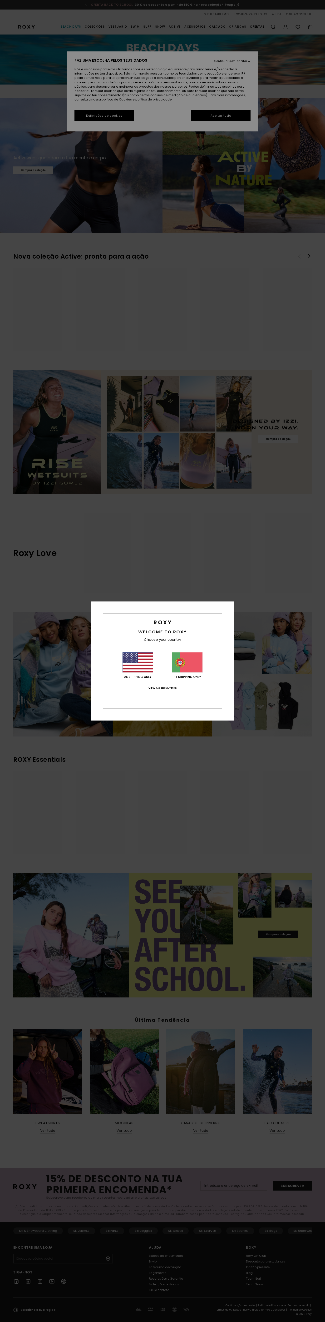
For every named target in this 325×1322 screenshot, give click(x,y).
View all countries (162, 688)
